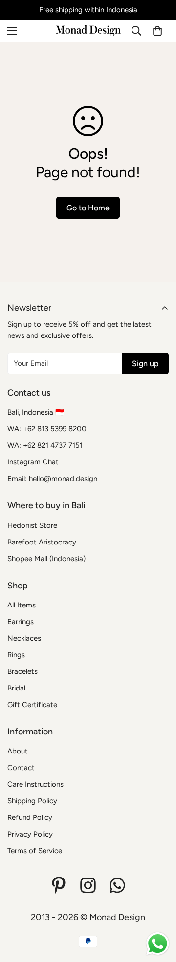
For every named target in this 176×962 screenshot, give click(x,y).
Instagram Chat (33, 462)
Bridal (16, 688)
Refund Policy (29, 817)
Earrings (20, 621)
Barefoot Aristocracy (41, 542)
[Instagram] (88, 885)
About (17, 751)
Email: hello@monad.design (52, 478)
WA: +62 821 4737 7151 (45, 445)
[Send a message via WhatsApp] (157, 943)
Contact (21, 767)
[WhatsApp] (117, 885)
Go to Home (88, 207)
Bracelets (22, 671)
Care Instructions (35, 784)
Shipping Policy (32, 800)
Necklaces (24, 638)
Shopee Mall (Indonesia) (46, 558)
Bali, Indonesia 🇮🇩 (36, 412)
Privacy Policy (30, 834)
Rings (16, 654)
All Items (21, 605)
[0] (157, 31)
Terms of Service (34, 850)
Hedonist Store (32, 525)
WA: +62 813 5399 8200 (47, 428)
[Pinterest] (58, 885)
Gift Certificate (32, 704)
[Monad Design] (88, 31)
